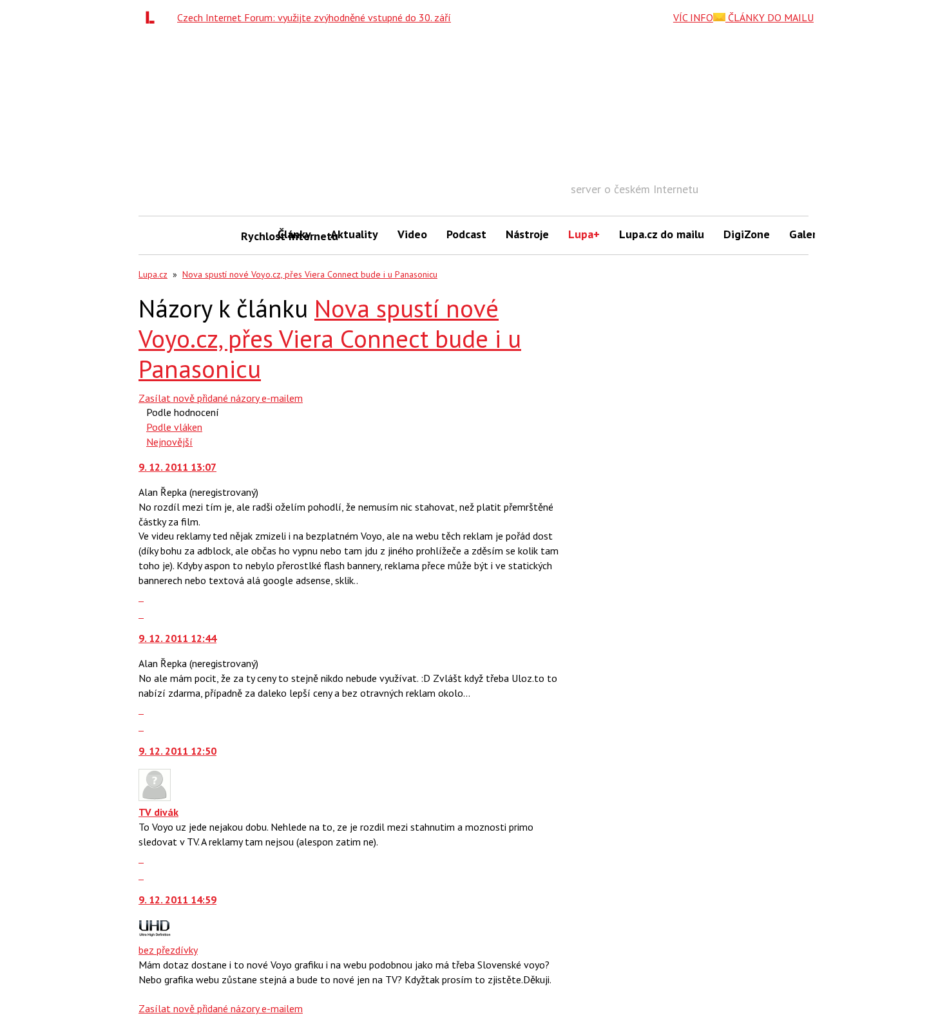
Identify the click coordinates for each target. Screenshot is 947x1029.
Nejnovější (169, 441)
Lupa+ (584, 234)
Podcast (466, 234)
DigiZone (746, 234)
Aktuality (354, 234)
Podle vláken (174, 426)
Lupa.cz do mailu (661, 234)
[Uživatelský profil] (155, 797)
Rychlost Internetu (254, 236)
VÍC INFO (693, 17)
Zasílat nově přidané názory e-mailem (221, 398)
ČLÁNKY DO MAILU (769, 17)
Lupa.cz (153, 274)
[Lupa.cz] (153, 17)
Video (412, 234)
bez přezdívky (168, 949)
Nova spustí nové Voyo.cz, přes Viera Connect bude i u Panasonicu (309, 274)
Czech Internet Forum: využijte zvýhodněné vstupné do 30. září (314, 17)
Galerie (807, 234)
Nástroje (527, 234)
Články (294, 234)
